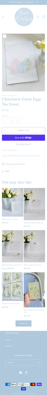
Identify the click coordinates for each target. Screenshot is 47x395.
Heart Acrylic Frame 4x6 (32, 265)
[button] (3, 17)
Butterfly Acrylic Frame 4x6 (33, 223)
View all (23, 323)
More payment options (23, 144)
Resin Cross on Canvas (10, 219)
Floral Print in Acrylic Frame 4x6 (34, 311)
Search (8, 340)
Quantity (5, 116)
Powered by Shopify (30, 393)
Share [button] (7, 171)
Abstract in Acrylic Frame (11, 303)
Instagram (9, 346)
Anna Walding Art (20, 393)
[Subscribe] (39, 363)
